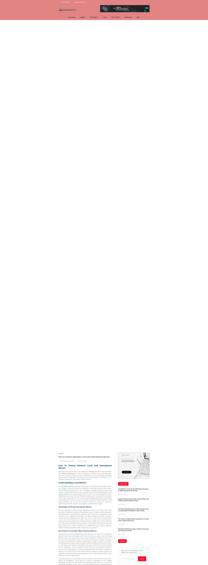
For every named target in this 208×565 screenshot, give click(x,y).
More (138, 17)
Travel (105, 17)
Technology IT (94, 17)
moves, (91, 512)
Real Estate (71, 17)
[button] (131, 2)
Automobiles (128, 17)
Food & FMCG (115, 17)
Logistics (82, 17)
